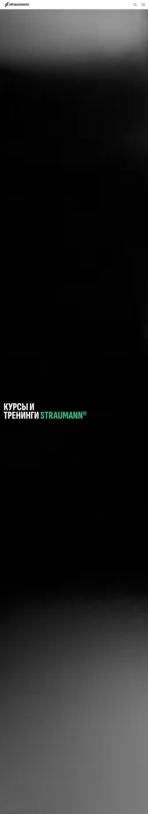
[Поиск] (135, 5)
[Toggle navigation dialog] (143, 5)
